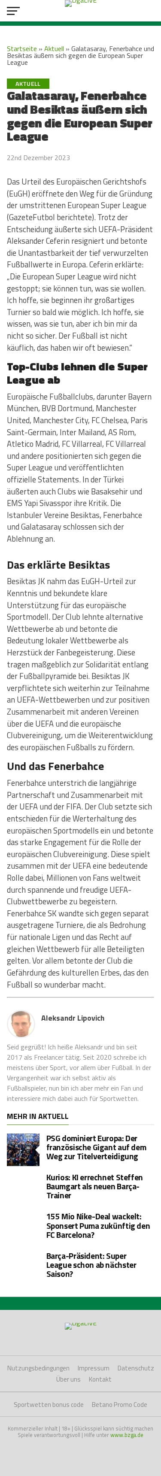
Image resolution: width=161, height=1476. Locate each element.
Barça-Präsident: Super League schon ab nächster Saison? (91, 1264)
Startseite (22, 48)
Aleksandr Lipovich (72, 1018)
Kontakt (100, 1379)
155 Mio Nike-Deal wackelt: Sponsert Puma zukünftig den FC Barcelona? (98, 1225)
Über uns (68, 1379)
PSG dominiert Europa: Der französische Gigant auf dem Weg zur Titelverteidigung (96, 1147)
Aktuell (54, 48)
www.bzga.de (126, 1435)
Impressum (93, 1368)
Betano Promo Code (119, 1404)
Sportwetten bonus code (49, 1404)
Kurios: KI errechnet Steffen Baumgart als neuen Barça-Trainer (94, 1186)
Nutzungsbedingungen (38, 1368)
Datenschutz (136, 1368)
